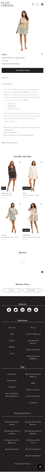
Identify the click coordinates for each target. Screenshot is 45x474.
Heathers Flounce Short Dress (32, 237)
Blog (12, 334)
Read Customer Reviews (10, 64)
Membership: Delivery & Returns (33, 375)
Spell (24, 193)
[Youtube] (29, 310)
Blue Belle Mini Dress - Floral (10, 237)
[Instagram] (22, 310)
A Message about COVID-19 (33, 357)
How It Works (12, 381)
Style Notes (6, 84)
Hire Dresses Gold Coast (33, 441)
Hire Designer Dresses (22, 413)
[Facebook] (9, 310)
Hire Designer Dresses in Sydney (12, 432)
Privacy (33, 328)
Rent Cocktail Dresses (33, 456)
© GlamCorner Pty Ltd (22, 464)
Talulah (4, 235)
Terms (12, 353)
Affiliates (12, 347)
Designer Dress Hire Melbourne (12, 441)
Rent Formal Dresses (33, 449)
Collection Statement (33, 334)
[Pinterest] (36, 310)
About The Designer (9, 143)
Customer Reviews (33, 396)
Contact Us (33, 403)
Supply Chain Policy (33, 350)
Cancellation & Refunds (33, 341)
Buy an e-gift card (33, 390)
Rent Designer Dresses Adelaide (33, 432)
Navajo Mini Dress (7, 195)
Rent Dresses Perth (12, 449)
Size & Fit (5, 78)
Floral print (11, 106)
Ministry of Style (7, 193)
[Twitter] (16, 310)
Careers (12, 340)
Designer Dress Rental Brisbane (33, 423)
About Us (12, 328)
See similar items (22, 70)
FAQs (33, 383)
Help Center (12, 374)
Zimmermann (26, 235)
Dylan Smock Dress (31, 195)
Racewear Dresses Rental (12, 423)
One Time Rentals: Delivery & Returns (12, 395)
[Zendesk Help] (40, 467)
